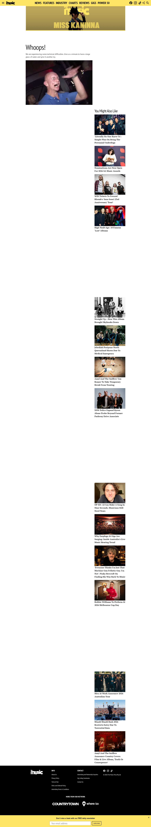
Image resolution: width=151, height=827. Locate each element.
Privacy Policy (55, 778)
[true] (149, 817)
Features (48, 2)
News (38, 2)
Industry (61, 2)
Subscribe (96, 823)
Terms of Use (55, 782)
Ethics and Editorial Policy (59, 785)
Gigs (93, 2)
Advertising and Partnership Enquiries (87, 774)
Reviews (84, 2)
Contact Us (80, 782)
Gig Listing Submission (83, 778)
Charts (73, 2)
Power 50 (104, 2)
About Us (54, 774)
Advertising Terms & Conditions (60, 789)
